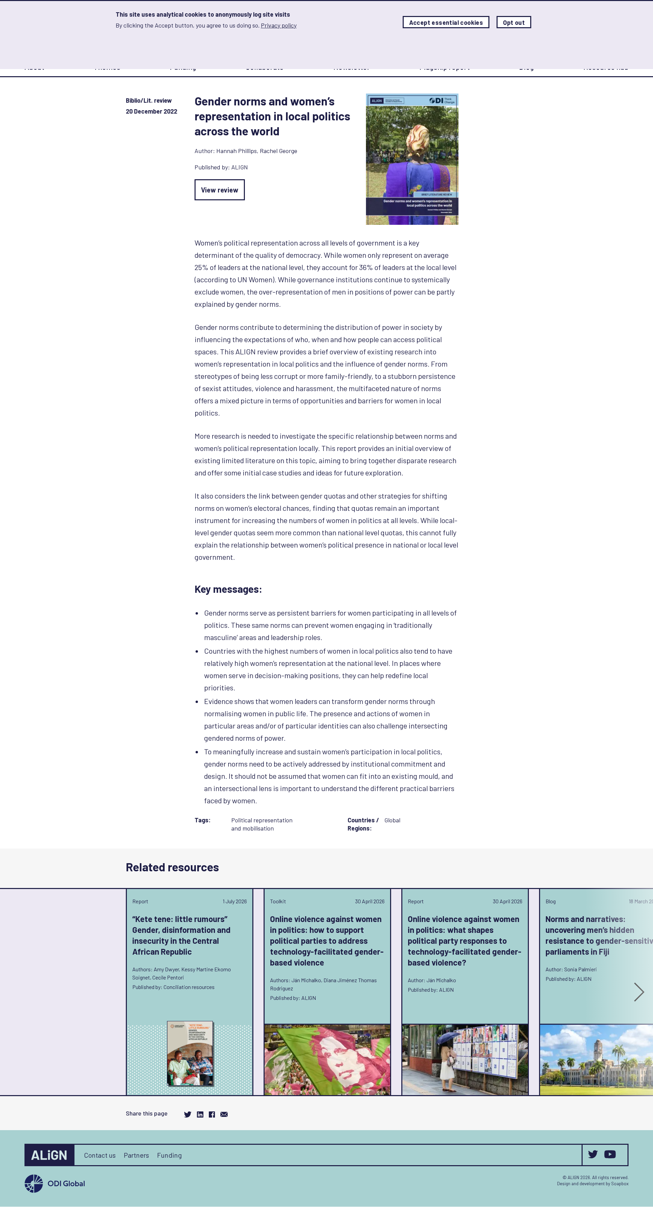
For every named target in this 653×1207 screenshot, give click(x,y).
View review (219, 190)
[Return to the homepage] (50, 1155)
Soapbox (620, 1183)
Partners (136, 1155)
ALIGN (239, 167)
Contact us (100, 1155)
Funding (169, 1155)
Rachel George (278, 150)
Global (392, 820)
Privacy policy (279, 25)
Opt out (514, 22)
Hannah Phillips (236, 150)
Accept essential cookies (446, 22)
